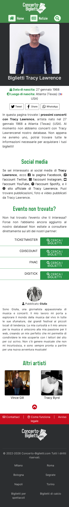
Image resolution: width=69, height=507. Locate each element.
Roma (50, 465)
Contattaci (12, 417)
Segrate (50, 474)
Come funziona (40, 417)
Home (20, 18)
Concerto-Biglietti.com (36, 453)
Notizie (43, 18)
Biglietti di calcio (50, 493)
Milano (18, 465)
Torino (51, 484)
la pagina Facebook (45, 175)
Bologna (18, 474)
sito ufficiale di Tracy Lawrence (31, 188)
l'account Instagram (47, 179)
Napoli (18, 484)
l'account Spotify (47, 184)
